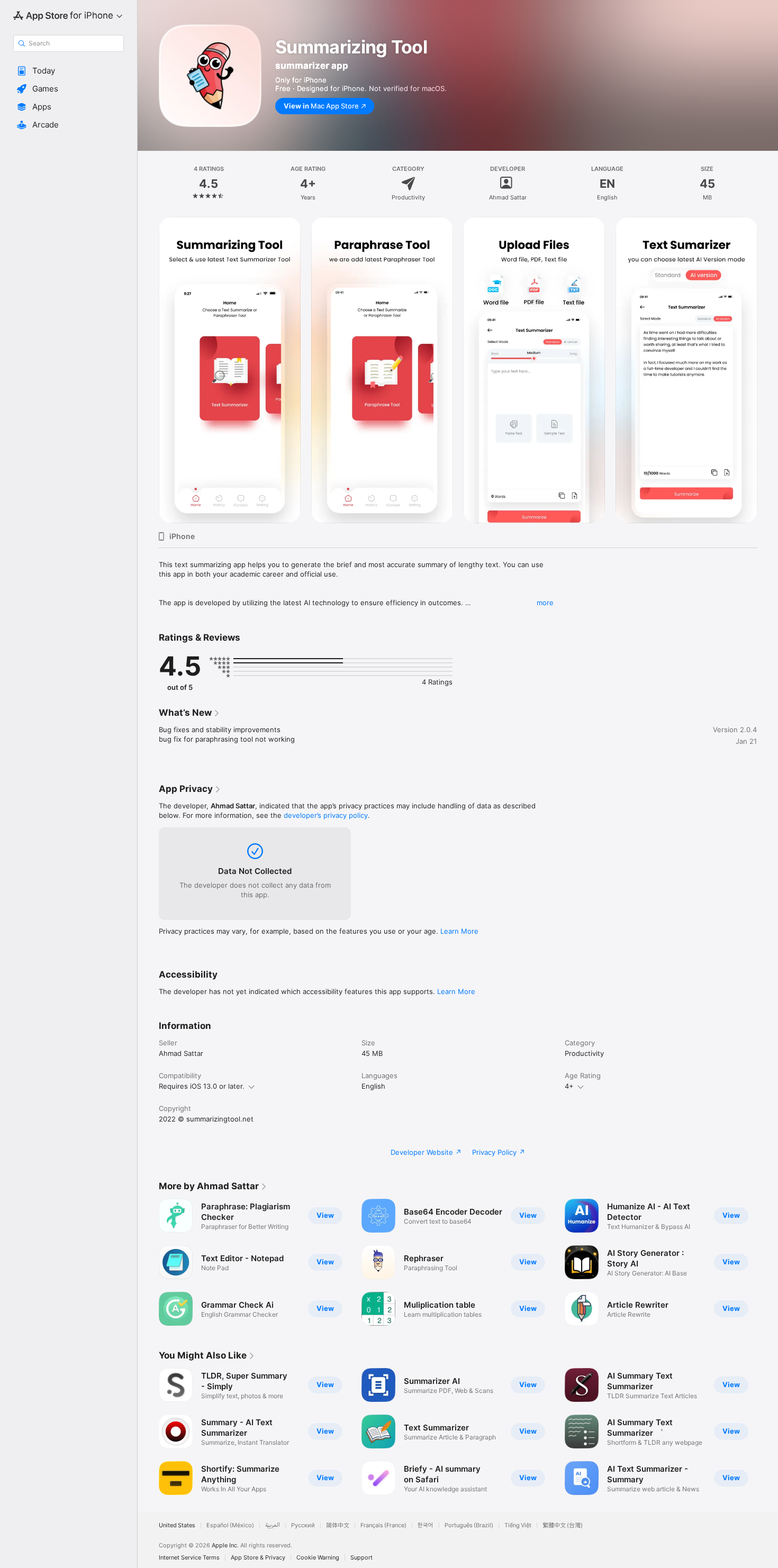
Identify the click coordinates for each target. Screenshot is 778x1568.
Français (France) (383, 1525)
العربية (272, 1525)
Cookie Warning (317, 1558)
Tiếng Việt (517, 1525)
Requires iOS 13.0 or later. (202, 1086)
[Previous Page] (148, 370)
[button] (68, 71)
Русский (303, 1525)
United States (177, 1525)
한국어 (425, 1525)
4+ (569, 1086)
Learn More (459, 931)
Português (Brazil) (469, 1525)
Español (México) (230, 1525)
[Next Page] (767, 370)
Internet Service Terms (189, 1558)
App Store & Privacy (258, 1558)
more (545, 602)
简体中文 (337, 1525)
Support (361, 1558)
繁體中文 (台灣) (562, 1525)
